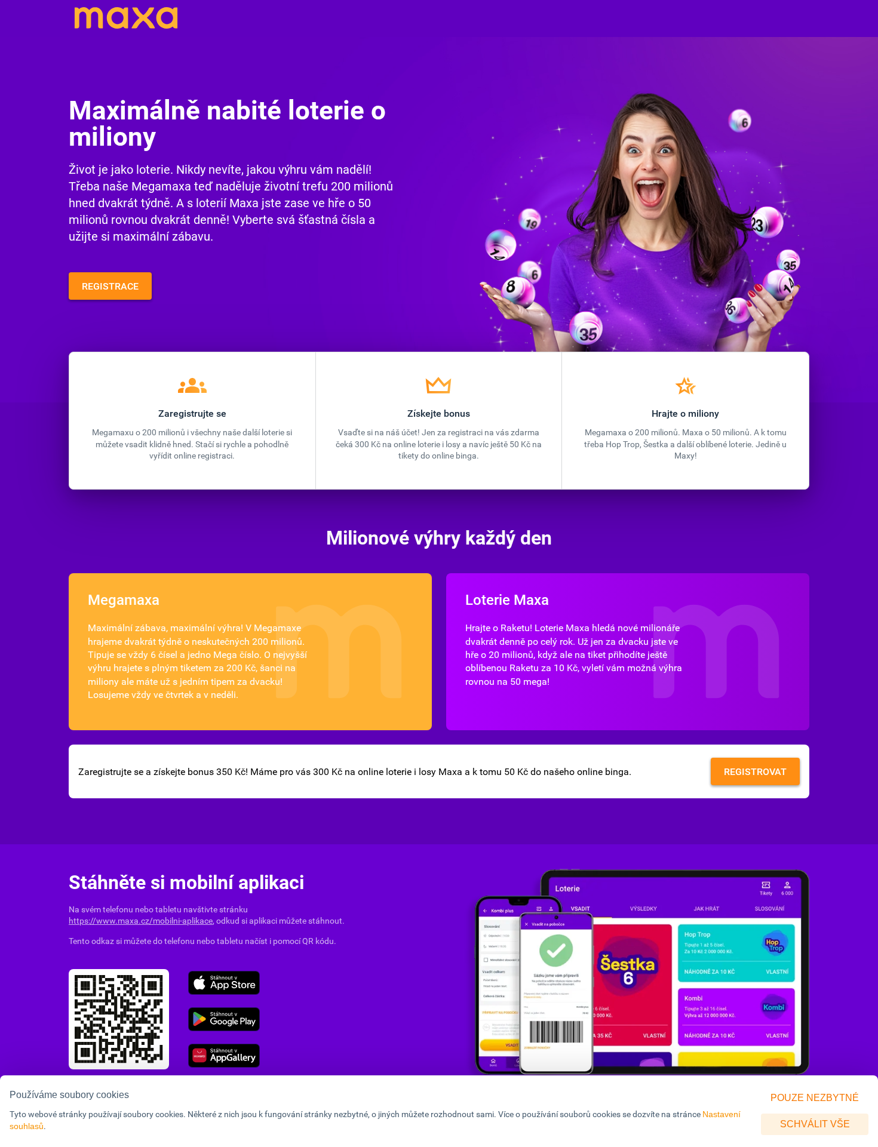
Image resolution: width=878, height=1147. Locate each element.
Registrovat (755, 771)
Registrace (110, 286)
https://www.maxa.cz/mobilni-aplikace (141, 920)
